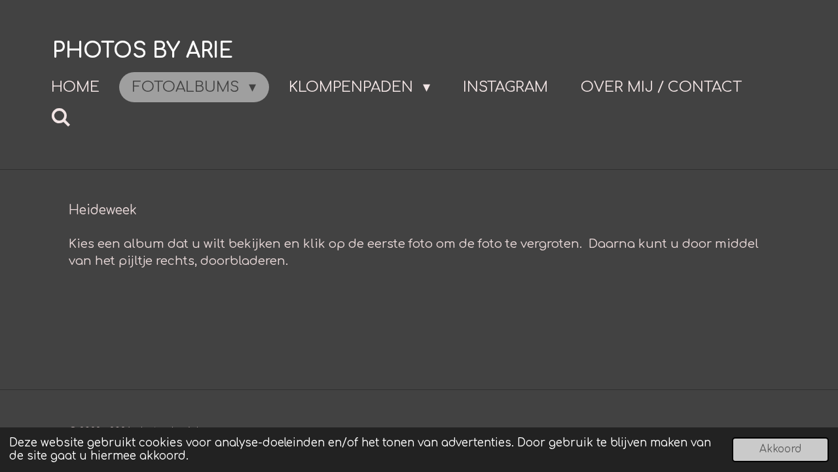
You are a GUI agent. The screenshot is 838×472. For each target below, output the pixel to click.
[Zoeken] (61, 117)
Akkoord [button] (780, 449)
